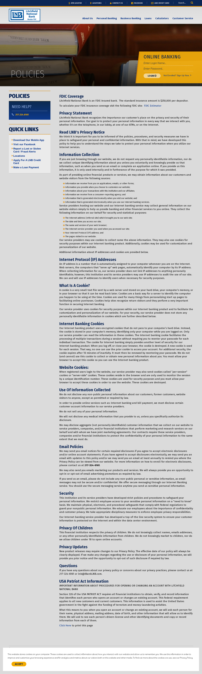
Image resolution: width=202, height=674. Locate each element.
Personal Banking (107, 18)
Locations (97, 3)
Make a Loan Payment (26, 167)
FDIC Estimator (152, 105)
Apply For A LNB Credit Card (27, 162)
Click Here (65, 625)
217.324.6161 (22, 114)
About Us (87, 18)
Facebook (138, 3)
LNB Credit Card (161, 3)
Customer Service (182, 18)
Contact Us (117, 3)
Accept (19, 664)
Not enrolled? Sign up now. (176, 75)
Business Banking (131, 18)
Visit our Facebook (24, 144)
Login (151, 75)
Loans (148, 18)
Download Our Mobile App (28, 140)
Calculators (162, 18)
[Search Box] (187, 3)
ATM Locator (76, 3)
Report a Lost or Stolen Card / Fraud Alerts (27, 150)
